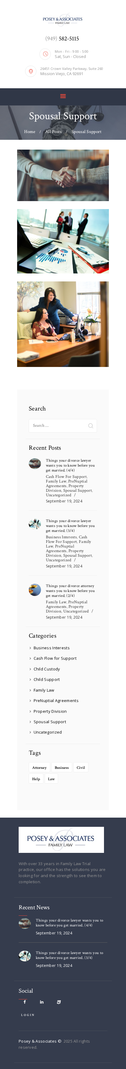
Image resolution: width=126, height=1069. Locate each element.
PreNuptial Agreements (66, 484)
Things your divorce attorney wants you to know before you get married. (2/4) (70, 591)
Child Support (47, 679)
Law (51, 779)
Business (62, 767)
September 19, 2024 (64, 501)
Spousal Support (77, 490)
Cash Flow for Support (66, 476)
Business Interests (61, 537)
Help (36, 779)
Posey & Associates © (40, 1041)
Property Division (50, 711)
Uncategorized (59, 495)
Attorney (39, 767)
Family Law (56, 481)
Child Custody (47, 669)
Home (29, 132)
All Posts (53, 132)
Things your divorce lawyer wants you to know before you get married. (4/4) (70, 465)
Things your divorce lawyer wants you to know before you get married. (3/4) (70, 526)
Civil (81, 767)
